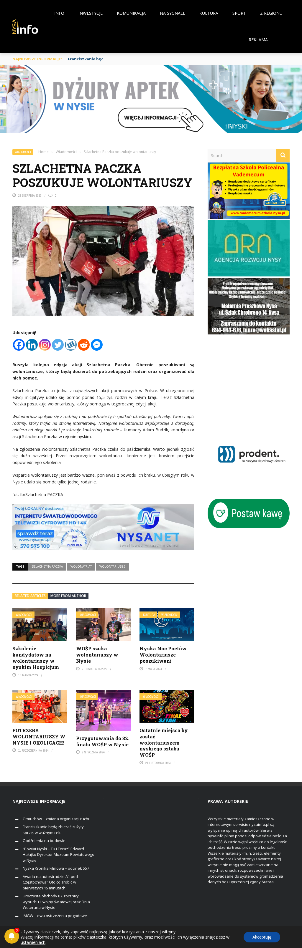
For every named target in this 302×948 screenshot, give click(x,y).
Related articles (30, 595)
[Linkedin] (32, 345)
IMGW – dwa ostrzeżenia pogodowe (55, 915)
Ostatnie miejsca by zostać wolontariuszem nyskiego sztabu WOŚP (163, 742)
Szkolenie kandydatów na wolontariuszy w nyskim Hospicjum (35, 657)
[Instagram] (45, 345)
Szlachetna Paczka (47, 566)
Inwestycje (90, 13)
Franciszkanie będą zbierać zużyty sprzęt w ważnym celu (124, 59)
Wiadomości (23, 152)
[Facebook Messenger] (97, 345)
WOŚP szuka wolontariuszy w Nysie (97, 654)
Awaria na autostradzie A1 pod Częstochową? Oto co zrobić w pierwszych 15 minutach (50, 882)
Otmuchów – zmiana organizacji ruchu (57, 818)
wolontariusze (112, 566)
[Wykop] (71, 345)
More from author (68, 595)
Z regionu (271, 13)
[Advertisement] (255, 387)
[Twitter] (58, 345)
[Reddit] (84, 345)
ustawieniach (33, 942)
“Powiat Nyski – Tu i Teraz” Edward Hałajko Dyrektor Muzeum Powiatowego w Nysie (58, 854)
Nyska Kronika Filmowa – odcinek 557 (56, 868)
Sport (239, 13)
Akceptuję (261, 937)
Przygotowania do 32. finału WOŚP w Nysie (102, 741)
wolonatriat (81, 566)
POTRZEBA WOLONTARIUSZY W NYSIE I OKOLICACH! (38, 736)
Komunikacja (131, 13)
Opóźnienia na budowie (44, 840)
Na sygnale (172, 13)
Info (59, 13)
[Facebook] (19, 345)
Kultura (208, 13)
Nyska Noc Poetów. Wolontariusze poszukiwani (163, 654)
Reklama (258, 39)
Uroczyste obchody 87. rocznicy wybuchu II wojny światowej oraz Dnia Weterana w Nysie (56, 901)
